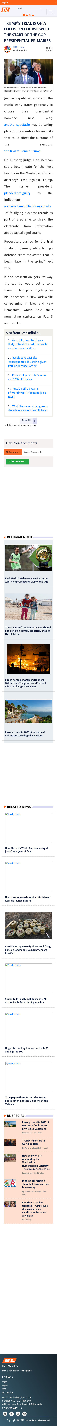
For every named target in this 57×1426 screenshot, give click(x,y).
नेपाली (4, 1382)
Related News (19, 807)
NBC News (18, 47)
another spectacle (17, 125)
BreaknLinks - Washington (33, 1173)
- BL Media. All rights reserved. (37, 1420)
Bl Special (15, 1116)
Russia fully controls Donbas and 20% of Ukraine (27, 377)
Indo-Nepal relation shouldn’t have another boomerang (35, 1184)
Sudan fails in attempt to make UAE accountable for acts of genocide (25, 1000)
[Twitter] (11, 1414)
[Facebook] (5, 1414)
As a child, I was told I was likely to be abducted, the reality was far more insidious (28, 344)
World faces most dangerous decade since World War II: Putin (28, 408)
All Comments (13, 452)
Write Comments (33, 452)
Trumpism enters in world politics (33, 1142)
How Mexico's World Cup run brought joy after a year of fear (26, 850)
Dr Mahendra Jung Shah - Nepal (35, 1148)
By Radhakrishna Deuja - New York (34, 1193)
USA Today (26, 1219)
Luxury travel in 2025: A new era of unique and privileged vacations (25, 734)
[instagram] (18, 1414)
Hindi (4, 1388)
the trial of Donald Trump (22, 151)
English (5, 1385)
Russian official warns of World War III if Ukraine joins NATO (27, 392)
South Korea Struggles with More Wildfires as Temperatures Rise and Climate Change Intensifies (25, 683)
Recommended (19, 537)
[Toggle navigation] (50, 12)
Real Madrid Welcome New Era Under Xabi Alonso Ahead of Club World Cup (26, 580)
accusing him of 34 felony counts (27, 206)
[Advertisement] (28, 504)
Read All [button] (26, 420)
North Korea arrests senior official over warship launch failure (28, 899)
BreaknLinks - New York (32, 1132)
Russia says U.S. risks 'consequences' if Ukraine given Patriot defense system (27, 362)
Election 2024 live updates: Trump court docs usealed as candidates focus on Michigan (35, 1209)
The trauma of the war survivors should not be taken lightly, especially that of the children (28, 630)
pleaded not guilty (17, 193)
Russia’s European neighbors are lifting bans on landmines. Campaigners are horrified (28, 949)
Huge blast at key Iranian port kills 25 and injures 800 (26, 1050)
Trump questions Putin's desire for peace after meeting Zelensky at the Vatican (26, 1100)
